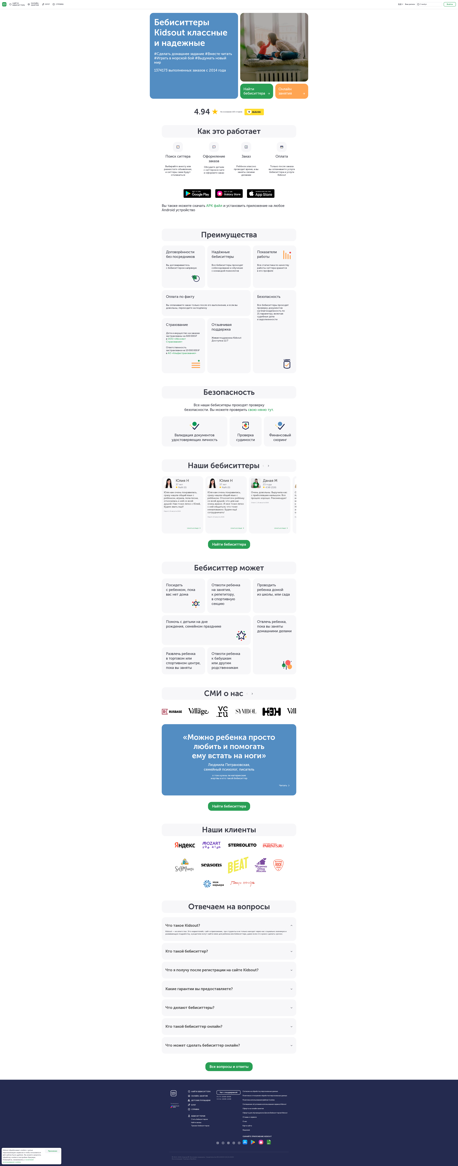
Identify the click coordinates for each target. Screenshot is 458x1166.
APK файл (214, 206)
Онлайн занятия (285, 91)
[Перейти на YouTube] (223, 1143)
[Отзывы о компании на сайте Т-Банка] (229, 112)
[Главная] (174, 1094)
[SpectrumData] (175, 1107)
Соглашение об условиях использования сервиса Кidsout (264, 1104)
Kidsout (4, 4)
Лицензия (246, 1130)
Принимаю (52, 1151)
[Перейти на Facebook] (234, 1143)
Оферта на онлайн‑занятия (253, 1108)
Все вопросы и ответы (229, 1067)
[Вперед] (268, 466)
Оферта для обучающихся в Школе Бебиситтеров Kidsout (265, 1113)
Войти (450, 4)
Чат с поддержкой (228, 1092)
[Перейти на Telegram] (239, 1143)
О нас (245, 1121)
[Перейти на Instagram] (228, 1143)
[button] (418, 4)
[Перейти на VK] (218, 1143)
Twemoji (186, 1159)
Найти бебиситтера (254, 91)
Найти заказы (196, 1122)
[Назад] (263, 466)
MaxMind (193, 1159)
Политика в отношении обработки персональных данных (265, 1096)
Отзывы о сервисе (250, 1117)
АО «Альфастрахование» (182, 353)
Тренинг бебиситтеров (200, 1126)
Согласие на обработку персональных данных (260, 1091)
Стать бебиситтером (199, 1119)
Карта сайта (247, 1126)
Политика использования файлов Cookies (259, 1100)
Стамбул (423, 4)
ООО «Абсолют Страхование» (176, 340)
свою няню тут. (261, 410)
